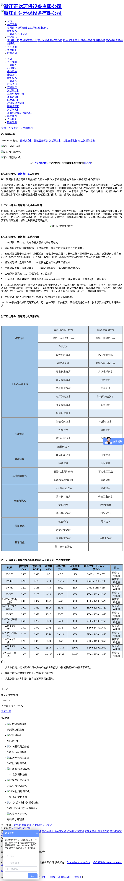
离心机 (87, 163)
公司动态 (12, 34)
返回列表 (6, 711)
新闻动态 (12, 31)
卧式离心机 (56, 40)
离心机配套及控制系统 (19, 113)
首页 (9, 21)
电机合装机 (40, 877)
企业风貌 (33, 27)
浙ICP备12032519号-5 (78, 862)
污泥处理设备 (70, 140)
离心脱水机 (64, 877)
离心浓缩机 (44, 40)
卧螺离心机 (26, 140)
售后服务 (12, 50)
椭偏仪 (77, 877)
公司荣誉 (22, 27)
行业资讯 (22, 34)
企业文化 (43, 27)
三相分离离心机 (28, 40)
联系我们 (12, 53)
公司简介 (12, 27)
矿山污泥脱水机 (86, 140)
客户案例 (12, 46)
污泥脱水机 (13, 40)
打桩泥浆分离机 (71, 40)
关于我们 (12, 24)
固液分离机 (86, 40)
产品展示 (12, 37)
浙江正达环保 (41, 140)
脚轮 (52, 877)
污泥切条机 (99, 40)
